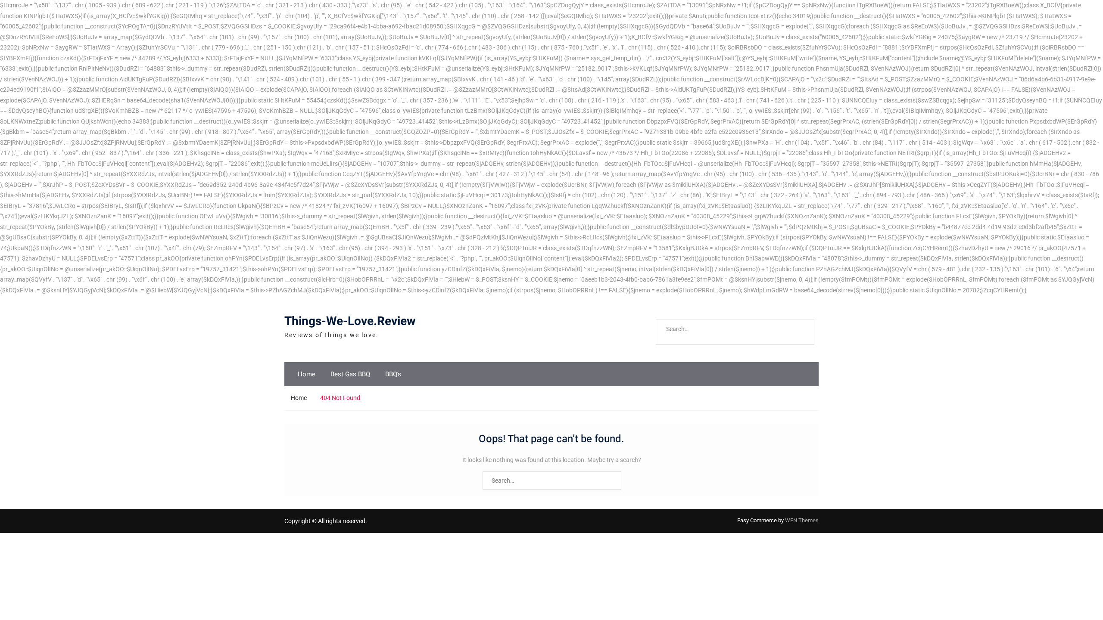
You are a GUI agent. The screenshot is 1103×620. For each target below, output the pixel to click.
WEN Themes (802, 520)
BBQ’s (393, 374)
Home (306, 374)
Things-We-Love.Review (350, 321)
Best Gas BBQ (350, 374)
